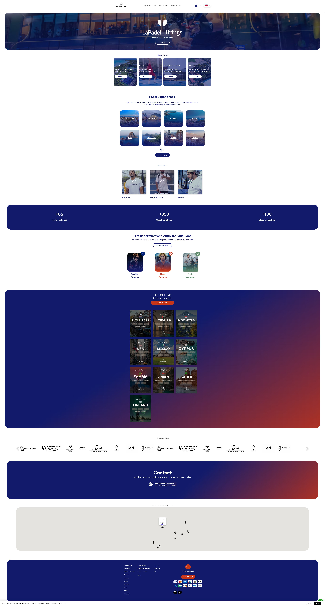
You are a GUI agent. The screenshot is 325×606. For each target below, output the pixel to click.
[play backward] (18, 448)
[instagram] (175, 592)
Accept (317, 603)
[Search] (200, 5)
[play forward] (307, 448)
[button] (196, 5)
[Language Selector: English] (207, 5)
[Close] (323, 603)
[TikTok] (180, 592)
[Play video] (134, 182)
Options (310, 603)
